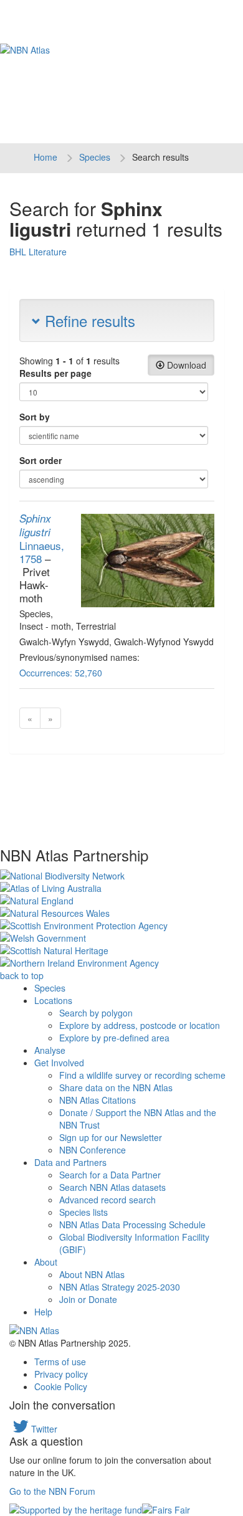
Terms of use (60, 1361)
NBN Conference (92, 1150)
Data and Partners (70, 1162)
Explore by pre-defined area (114, 1037)
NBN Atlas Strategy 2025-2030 (119, 1287)
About (45, 1262)
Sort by (34, 416)
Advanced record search (107, 1199)
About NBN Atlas (92, 1274)
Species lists (83, 1212)
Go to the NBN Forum (52, 1491)
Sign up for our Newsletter (110, 1137)
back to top (22, 975)
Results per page (55, 373)
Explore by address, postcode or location (139, 1025)
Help (43, 1311)
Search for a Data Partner (110, 1174)
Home (45, 157)
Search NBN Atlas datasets (112, 1187)
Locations (53, 1000)
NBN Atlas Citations (97, 1100)
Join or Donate (88, 1299)
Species (94, 157)
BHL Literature (38, 251)
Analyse (49, 1050)
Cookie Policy (60, 1386)
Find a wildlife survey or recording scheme (142, 1075)
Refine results (87, 320)
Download (185, 365)
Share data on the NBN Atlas (116, 1087)
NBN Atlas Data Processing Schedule (132, 1224)
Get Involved (59, 1062)
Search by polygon (96, 1013)
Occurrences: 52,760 (60, 672)
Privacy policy (61, 1374)
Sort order (40, 460)
